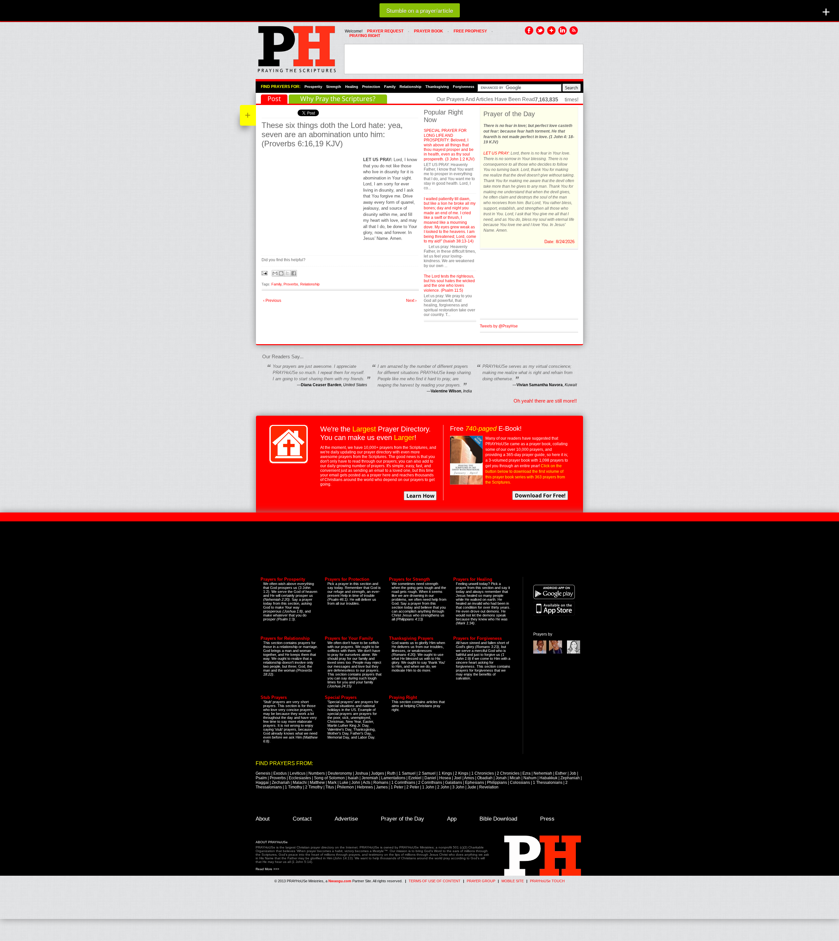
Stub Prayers (274, 697)
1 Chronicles (482, 773)
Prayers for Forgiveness (477, 638)
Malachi (300, 782)
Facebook (529, 30)
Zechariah (281, 782)
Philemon (345, 787)
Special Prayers (341, 697)
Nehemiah (543, 773)
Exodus (280, 773)
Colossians (520, 782)
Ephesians (474, 782)
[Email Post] (265, 273)
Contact (302, 819)
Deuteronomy (340, 773)
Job (573, 773)
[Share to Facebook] (293, 273)
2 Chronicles (508, 773)
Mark (332, 782)
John (355, 782)
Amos (469, 778)
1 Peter (397, 787)
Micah (515, 778)
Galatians (453, 782)
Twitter (540, 30)
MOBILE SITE (512, 881)
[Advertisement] (463, 59)
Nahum (530, 778)
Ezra (526, 773)
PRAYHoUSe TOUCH (547, 881)
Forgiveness (463, 87)
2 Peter (412, 787)
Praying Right (403, 697)
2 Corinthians (430, 782)
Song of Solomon (329, 778)
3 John (458, 787)
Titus (329, 787)
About (263, 819)
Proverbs (290, 284)
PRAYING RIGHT (364, 35)
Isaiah (353, 778)
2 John (443, 787)
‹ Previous (272, 300)
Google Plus (551, 30)
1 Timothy (293, 787)
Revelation (488, 787)
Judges (377, 773)
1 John (428, 787)
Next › (411, 300)
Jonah (501, 778)
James (382, 787)
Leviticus (297, 773)
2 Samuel (427, 773)
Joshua (361, 773)
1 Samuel (407, 773)
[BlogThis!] (281, 273)
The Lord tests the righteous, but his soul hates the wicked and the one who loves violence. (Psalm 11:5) (449, 283)
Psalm (261, 778)
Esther (561, 773)
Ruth (391, 773)
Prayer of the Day (402, 819)
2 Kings (461, 773)
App (452, 819)
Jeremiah (369, 778)
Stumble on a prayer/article (419, 10)
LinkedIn (562, 30)
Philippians (497, 782)
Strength (333, 87)
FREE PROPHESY (470, 31)
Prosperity (313, 87)
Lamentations (393, 778)
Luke (344, 782)
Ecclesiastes (300, 778)
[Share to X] (287, 273)
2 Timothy (313, 787)
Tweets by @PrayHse (499, 326)
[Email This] (275, 273)
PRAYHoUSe (297, 47)
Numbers (316, 773)
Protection (371, 87)
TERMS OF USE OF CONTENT (434, 881)
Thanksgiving (437, 87)
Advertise (346, 819)
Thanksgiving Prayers (411, 638)
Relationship (410, 87)
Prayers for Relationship (285, 638)
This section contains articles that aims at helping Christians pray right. (418, 706)
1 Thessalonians (547, 782)
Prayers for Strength (409, 579)
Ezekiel (414, 778)
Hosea (445, 778)
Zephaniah (570, 778)
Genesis (263, 773)
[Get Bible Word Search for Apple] (554, 614)
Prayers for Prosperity (283, 579)
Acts (366, 782)
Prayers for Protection (347, 579)
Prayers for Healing (472, 579)
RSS (573, 30)
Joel (457, 778)
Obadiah (485, 778)
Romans (380, 782)
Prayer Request (385, 31)
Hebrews (365, 787)
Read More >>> (267, 869)
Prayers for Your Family (349, 638)
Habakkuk (548, 778)
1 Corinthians (403, 782)
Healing (351, 87)
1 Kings (445, 773)
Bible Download (498, 819)
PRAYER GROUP (481, 881)
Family (390, 87)
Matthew (317, 782)
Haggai (262, 782)
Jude (471, 787)
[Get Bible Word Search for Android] (554, 598)
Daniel (430, 778)
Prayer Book (428, 31)
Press (547, 819)
